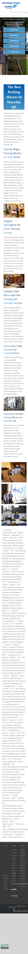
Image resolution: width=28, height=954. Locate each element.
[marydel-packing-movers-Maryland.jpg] (14, 485)
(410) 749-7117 (14, 875)
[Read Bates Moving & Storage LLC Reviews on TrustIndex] (4, 948)
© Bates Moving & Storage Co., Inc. (9, 905)
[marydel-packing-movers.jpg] (14, 506)
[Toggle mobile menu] (26, 5)
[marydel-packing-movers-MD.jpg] (14, 463)
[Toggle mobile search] (23, 5)
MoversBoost (19, 907)
